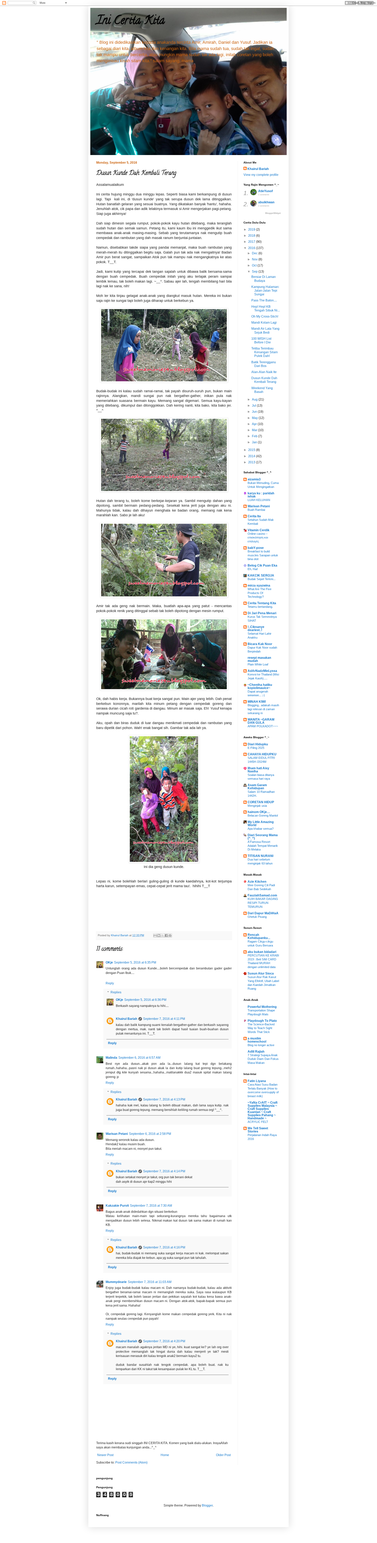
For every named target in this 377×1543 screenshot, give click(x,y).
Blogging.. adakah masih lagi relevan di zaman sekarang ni (263, 709)
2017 (252, 241)
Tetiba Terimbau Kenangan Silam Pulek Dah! (264, 352)
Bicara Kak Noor (260, 644)
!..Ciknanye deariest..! (256, 628)
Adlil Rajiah (256, 1051)
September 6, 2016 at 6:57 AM (139, 1057)
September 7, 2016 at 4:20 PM (164, 1341)
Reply (110, 983)
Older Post (223, 1455)
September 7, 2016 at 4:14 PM (164, 1171)
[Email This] (155, 935)
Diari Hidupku (258, 744)
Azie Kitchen (257, 881)
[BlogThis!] (159, 935)
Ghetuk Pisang (257, 916)
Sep (255, 271)
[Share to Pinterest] (170, 935)
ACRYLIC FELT (258, 1121)
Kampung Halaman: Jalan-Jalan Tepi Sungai (265, 290)
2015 (252, 450)
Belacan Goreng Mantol (263, 815)
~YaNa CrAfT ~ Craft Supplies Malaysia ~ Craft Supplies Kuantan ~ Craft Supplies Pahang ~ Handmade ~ (262, 1110)
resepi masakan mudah (259, 659)
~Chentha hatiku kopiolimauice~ (260, 686)
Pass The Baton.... (264, 300)
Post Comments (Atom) (131, 1462)
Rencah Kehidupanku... (259, 936)
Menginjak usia (257, 805)
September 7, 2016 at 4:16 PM (164, 1247)
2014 (252, 456)
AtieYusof (265, 191)
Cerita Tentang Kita (262, 603)
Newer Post (105, 1455)
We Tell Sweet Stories (258, 1130)
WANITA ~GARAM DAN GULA (261, 721)
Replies (116, 992)
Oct (254, 265)
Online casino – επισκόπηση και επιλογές (258, 537)
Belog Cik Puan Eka (262, 565)
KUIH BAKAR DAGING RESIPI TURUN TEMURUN (263, 902)
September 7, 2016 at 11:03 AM (149, 1282)
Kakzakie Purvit (117, 1205)
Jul (254, 405)
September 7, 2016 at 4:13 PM (164, 1099)
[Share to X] (163, 935)
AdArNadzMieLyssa (262, 670)
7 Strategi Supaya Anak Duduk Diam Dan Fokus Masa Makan (263, 1059)
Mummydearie (116, 1282)
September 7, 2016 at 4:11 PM (164, 1018)
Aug (255, 399)
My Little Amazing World (261, 823)
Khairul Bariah (126, 1018)
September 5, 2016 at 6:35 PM (135, 962)
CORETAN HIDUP (261, 802)
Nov (255, 259)
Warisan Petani (117, 1133)
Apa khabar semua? (261, 828)
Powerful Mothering (262, 1006)
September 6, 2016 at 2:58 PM (150, 1133)
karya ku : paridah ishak (261, 495)
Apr (255, 424)
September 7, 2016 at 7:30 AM (151, 1205)
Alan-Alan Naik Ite (264, 372)
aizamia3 (254, 479)
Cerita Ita (254, 516)
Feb (255, 436)
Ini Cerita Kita (130, 21)
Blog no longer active (261, 1045)
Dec (255, 253)
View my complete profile (260, 174)
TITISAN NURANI (260, 856)
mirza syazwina (259, 585)
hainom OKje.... (259, 812)
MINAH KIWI (257, 701)
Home (165, 1455)
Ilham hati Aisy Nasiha (258, 769)
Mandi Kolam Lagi (264, 322)
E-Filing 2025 (256, 747)
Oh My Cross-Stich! (264, 316)
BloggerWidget (273, 213)
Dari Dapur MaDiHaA (263, 913)
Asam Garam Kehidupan (257, 786)
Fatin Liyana (257, 1081)
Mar (255, 430)
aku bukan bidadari (262, 952)
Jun (255, 411)
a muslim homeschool (257, 1040)
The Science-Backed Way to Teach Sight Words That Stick (261, 1028)
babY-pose (256, 547)
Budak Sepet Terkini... (261, 579)
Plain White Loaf (258, 664)
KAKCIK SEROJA (261, 575)
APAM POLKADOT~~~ (263, 726)
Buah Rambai (256, 509)
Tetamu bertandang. (260, 606)
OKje (109, 962)
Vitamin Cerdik (258, 530)
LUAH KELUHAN (259, 500)
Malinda (111, 1057)
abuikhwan (266, 202)
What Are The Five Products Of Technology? (259, 593)
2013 (252, 462)
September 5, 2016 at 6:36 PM (145, 999)
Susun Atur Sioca (261, 973)
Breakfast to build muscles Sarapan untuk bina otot (263, 555)
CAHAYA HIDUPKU (262, 754)
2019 (252, 229)
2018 (252, 235)
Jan (255, 442)
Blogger (207, 1505)
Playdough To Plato (262, 1020)
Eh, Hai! (253, 569)
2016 (252, 248)
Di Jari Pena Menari (262, 613)
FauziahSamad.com (262, 895)
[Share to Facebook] (166, 935)
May (255, 418)
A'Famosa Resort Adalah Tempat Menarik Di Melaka (263, 845)
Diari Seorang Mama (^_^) (263, 836)
